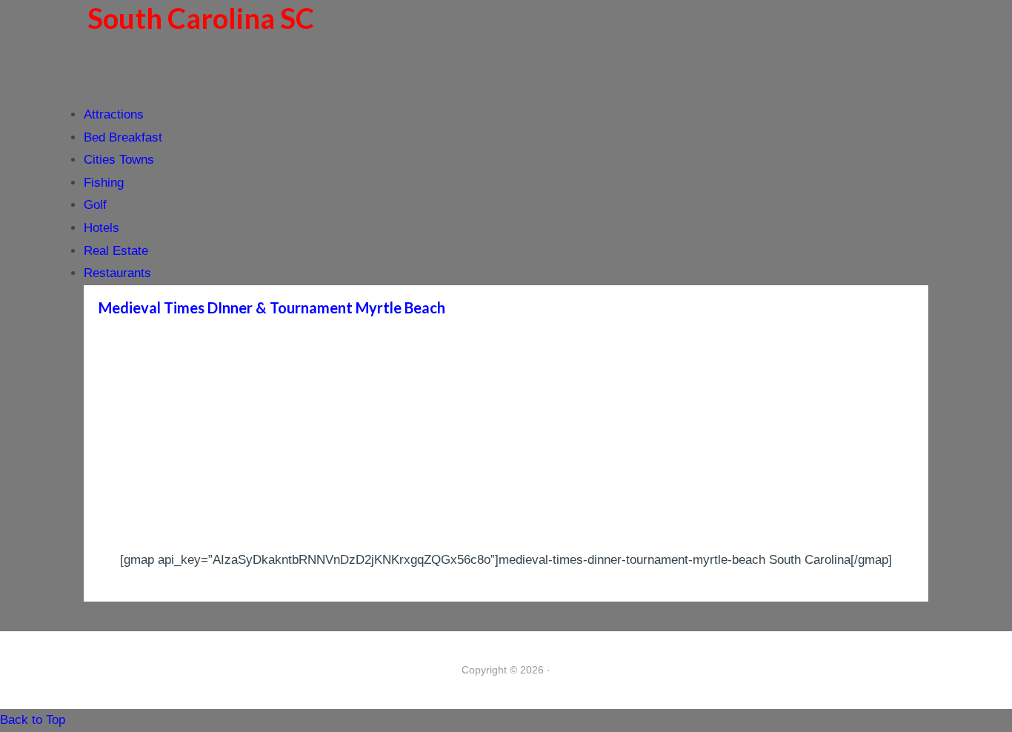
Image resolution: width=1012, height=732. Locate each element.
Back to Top (32, 720)
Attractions (114, 114)
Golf (95, 205)
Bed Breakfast (123, 137)
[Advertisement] (506, 438)
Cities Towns (119, 160)
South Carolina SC (200, 18)
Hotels (101, 228)
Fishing (104, 183)
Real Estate (116, 251)
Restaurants (117, 273)
